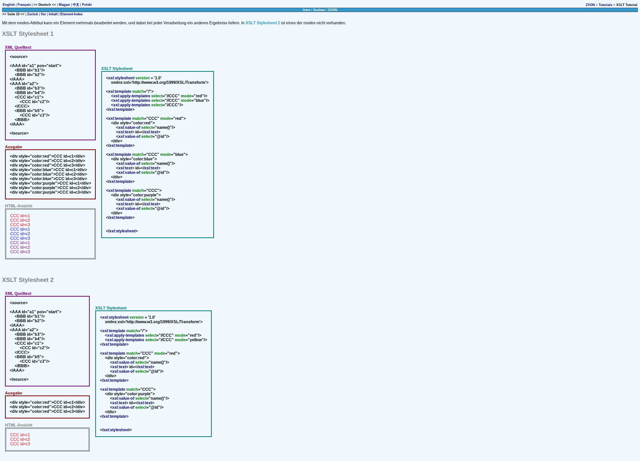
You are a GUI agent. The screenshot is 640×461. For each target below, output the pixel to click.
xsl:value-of (129, 127)
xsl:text (125, 132)
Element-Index (71, 14)
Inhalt (53, 14)
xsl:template (119, 91)
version (143, 78)
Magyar (64, 5)
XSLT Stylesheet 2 (263, 23)
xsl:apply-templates (131, 96)
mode (186, 96)
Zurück (32, 14)
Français (24, 5)
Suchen (319, 10)
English (9, 5)
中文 (76, 5)
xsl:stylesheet (121, 78)
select (156, 96)
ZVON (590, 5)
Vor (43, 14)
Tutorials (605, 5)
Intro (306, 10)
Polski (87, 5)
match (138, 91)
